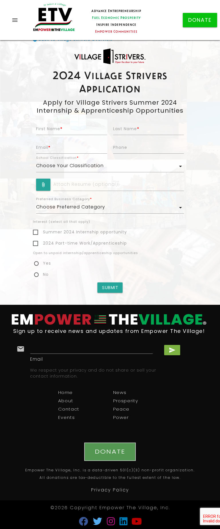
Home (65, 393)
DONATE (200, 20)
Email (43, 148)
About (65, 401)
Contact (68, 409)
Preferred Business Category (64, 199)
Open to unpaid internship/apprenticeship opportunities (85, 253)
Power (121, 418)
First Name (49, 129)
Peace (121, 409)
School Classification (57, 158)
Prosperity (125, 401)
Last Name (126, 129)
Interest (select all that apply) (61, 222)
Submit (110, 287)
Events (66, 418)
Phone (120, 148)
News (119, 393)
